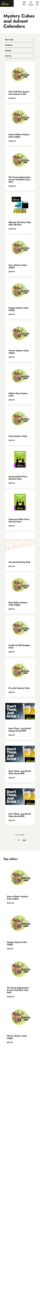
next (24, 840)
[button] (31, 3)
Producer (9, 45)
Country (8, 50)
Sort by (8, 56)
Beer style (9, 40)
